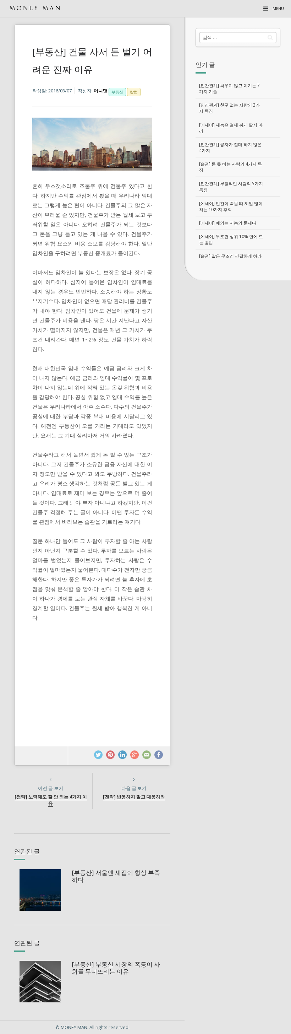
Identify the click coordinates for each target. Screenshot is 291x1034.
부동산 (117, 92)
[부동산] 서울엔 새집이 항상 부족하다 (116, 876)
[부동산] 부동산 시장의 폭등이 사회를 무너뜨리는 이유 (116, 967)
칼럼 (134, 92)
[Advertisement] (238, 328)
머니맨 (101, 90)
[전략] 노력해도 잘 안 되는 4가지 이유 (51, 800)
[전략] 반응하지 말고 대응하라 (134, 796)
